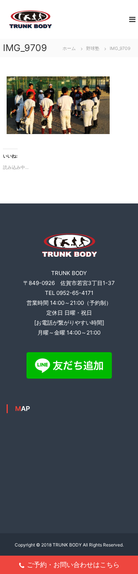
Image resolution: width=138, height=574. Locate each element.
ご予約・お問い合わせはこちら (73, 564)
